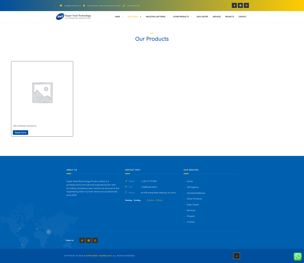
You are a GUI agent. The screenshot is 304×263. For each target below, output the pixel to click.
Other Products (181, 17)
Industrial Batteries (155, 17)
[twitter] (240, 5)
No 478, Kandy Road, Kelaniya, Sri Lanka (103, 6)
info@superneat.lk (72, 6)
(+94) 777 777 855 (149, 181)
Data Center (202, 17)
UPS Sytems (133, 17)
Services (217, 17)
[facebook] (234, 5)
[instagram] (246, 5)
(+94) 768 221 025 (133, 6)
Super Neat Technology (99, 256)
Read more (20, 132)
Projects (229, 17)
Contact (243, 17)
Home (117, 17)
